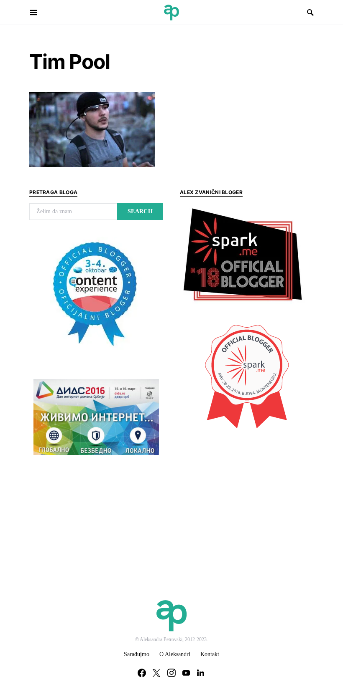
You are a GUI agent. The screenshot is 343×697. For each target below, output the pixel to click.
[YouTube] (186, 673)
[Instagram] (171, 673)
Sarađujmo (136, 654)
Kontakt (209, 654)
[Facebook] (142, 673)
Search (140, 211)
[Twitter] (156, 673)
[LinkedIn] (200, 673)
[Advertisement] (242, 497)
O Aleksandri (174, 654)
